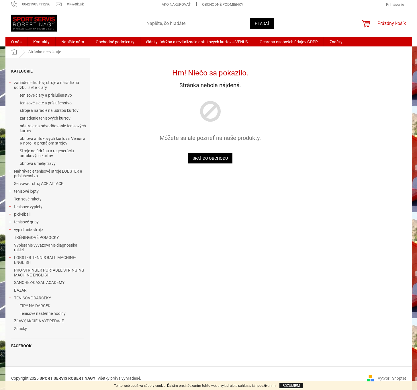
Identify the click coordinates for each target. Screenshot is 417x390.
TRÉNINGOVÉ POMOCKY (36, 237)
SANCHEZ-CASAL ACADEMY (39, 282)
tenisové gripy (26, 222)
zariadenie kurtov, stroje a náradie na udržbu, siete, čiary (46, 85)
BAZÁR (20, 290)
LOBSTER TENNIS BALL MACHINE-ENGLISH (45, 260)
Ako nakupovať (176, 4)
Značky (20, 328)
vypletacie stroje (28, 229)
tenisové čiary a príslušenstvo (46, 95)
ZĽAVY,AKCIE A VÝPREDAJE (39, 321)
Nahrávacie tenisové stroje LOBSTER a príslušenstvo (48, 173)
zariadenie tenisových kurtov (45, 118)
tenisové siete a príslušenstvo (46, 103)
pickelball (22, 214)
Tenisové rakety (28, 199)
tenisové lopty (26, 191)
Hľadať (262, 23)
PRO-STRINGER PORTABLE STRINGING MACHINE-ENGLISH (49, 272)
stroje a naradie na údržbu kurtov (49, 110)
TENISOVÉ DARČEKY (32, 298)
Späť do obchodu (210, 158)
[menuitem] (16, 41)
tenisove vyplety (28, 206)
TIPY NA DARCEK (35, 305)
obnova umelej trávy (38, 163)
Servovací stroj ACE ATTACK (39, 183)
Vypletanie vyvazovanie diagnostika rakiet (45, 247)
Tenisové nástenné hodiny (43, 313)
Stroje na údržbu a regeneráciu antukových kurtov (47, 153)
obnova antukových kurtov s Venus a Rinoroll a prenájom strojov (52, 141)
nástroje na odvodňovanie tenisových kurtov (53, 128)
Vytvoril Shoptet (392, 378)
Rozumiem (291, 386)
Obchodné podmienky (222, 4)
